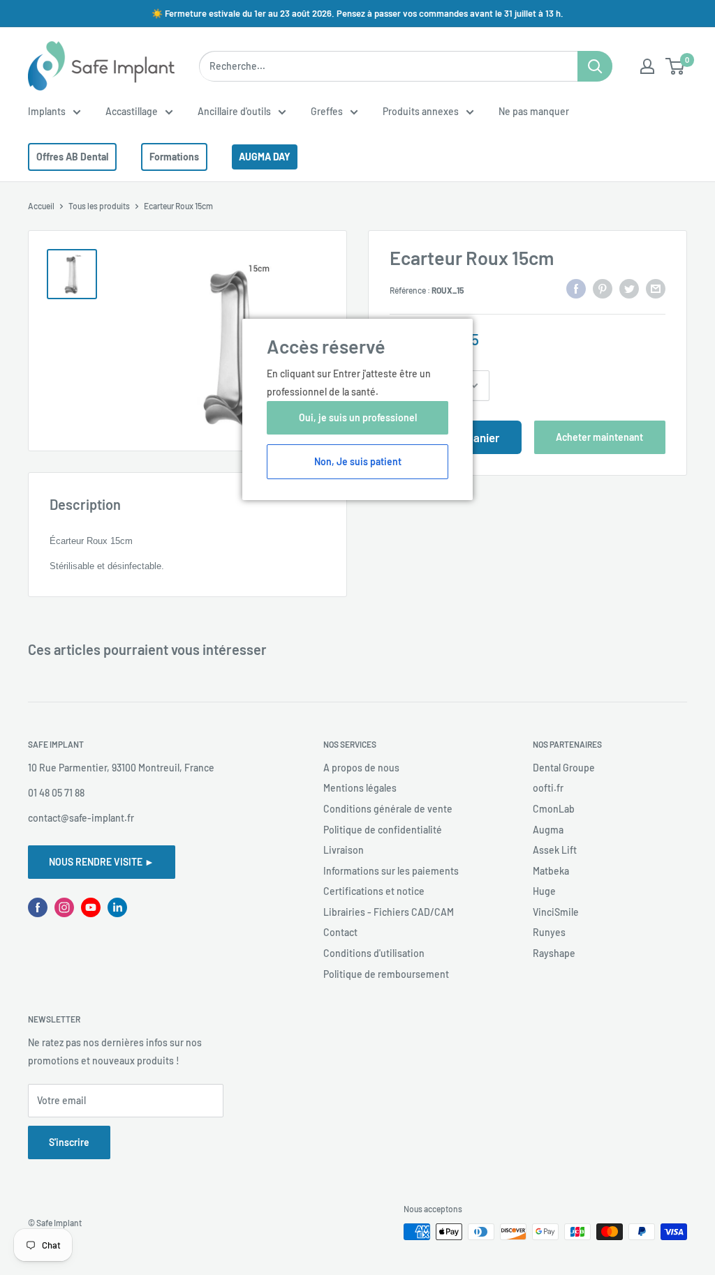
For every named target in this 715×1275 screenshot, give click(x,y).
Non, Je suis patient (357, 461)
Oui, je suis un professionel (358, 417)
